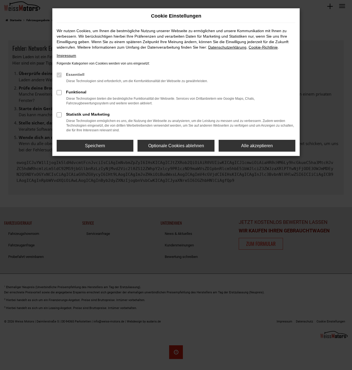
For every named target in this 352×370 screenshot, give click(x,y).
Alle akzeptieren (257, 145)
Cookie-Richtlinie (263, 47)
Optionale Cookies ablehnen (176, 145)
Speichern (95, 145)
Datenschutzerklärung (227, 47)
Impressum (66, 55)
